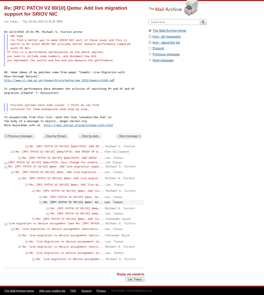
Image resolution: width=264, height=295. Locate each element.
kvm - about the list (166, 42)
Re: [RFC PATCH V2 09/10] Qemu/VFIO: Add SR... (66, 146)
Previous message (20, 136)
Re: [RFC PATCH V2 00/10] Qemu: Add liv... (70, 191)
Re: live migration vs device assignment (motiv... (62, 235)
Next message (128, 136)
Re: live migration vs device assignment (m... (66, 241)
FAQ (73, 290)
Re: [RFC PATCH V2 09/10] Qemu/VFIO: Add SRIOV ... (62, 158)
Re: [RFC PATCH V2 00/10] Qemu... (77, 208)
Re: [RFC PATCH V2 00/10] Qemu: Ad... (73, 197)
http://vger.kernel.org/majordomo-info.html (78, 125)
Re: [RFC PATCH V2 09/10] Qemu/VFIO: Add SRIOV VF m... (59, 151)
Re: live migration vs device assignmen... (70, 259)
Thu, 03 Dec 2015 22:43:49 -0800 (42, 21)
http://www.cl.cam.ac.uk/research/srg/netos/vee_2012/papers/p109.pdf (59, 80)
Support (86, 290)
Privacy (101, 290)
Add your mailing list (52, 290)
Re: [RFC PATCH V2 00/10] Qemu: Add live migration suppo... (56, 166)
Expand (158, 48)
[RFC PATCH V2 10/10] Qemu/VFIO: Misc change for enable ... (56, 162)
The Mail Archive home (169, 30)
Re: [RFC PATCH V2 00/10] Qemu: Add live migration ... (59, 172)
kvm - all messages (167, 36)
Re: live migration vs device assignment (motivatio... (59, 229)
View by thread (55, 136)
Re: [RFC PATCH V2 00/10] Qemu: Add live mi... (66, 184)
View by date (90, 136)
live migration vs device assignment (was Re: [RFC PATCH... (56, 223)
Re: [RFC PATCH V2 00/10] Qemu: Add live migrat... (62, 178)
